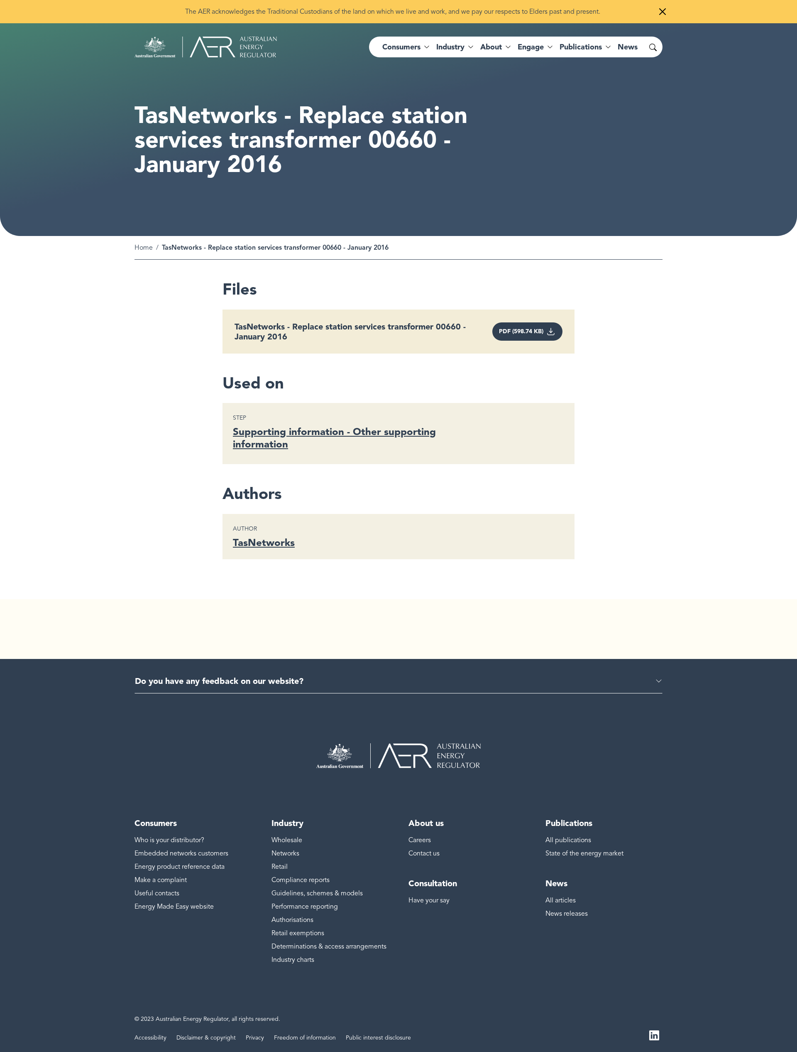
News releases (566, 913)
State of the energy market (584, 853)
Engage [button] (531, 47)
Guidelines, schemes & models (317, 893)
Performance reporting (304, 906)
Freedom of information (305, 1037)
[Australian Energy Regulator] (205, 47)
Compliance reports (300, 880)
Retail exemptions (297, 933)
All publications (568, 840)
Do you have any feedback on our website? (219, 681)
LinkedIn (654, 1034)
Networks (285, 853)
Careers (419, 840)
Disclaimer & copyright (206, 1037)
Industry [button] (450, 47)
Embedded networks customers (181, 853)
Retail (279, 867)
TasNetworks (264, 542)
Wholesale (286, 840)
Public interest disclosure (378, 1037)
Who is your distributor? (169, 840)
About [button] (491, 47)
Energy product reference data (179, 867)
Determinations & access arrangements (328, 946)
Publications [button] (581, 47)
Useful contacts (156, 893)
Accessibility (150, 1037)
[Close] (662, 11)
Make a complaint (160, 880)
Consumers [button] (401, 47)
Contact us (424, 853)
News (628, 47)
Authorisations (292, 920)
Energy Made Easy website (174, 906)
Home (143, 247)
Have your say (429, 900)
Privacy (255, 1037)
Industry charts (292, 960)
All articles (560, 900)
